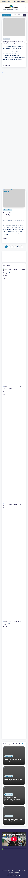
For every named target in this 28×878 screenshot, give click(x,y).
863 (18, 246)
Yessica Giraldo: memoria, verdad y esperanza (12, 760)
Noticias (6, 38)
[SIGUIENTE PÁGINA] (21, 246)
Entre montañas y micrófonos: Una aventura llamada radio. (12, 799)
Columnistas (7, 209)
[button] (6, 63)
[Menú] (25, 7)
